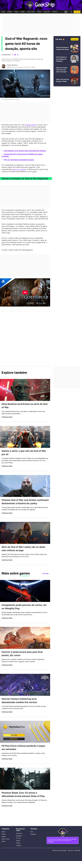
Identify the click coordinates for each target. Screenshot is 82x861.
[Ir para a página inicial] (41, 5)
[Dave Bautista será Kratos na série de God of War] (25, 397)
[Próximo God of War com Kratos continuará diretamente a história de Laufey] (25, 494)
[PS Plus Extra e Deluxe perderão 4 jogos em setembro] (25, 744)
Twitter (18, 843)
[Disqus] (25, 340)
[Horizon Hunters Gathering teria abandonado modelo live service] (25, 697)
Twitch (18, 841)
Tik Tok (18, 838)
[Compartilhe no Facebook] (14, 55)
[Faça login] (71, 12)
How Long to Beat (20, 170)
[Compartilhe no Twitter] (17, 55)
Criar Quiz (77, 11)
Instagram (19, 836)
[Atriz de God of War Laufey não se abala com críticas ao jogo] (25, 544)
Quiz (31, 831)
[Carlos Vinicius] (4, 67)
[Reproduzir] (25, 300)
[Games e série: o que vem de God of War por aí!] (25, 444)
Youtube (18, 845)
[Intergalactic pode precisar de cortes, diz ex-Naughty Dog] (25, 603)
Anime (4, 831)
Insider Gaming (33, 126)
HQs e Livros (5, 838)
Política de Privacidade (59, 850)
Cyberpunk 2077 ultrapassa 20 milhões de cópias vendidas (23, 156)
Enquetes (33, 834)
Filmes (4, 834)
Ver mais (45, 585)
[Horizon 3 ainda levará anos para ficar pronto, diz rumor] (25, 650)
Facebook (19, 833)
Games (4, 836)
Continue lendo (7, 425)
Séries (3, 841)
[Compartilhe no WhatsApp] (19, 55)
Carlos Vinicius (12, 66)
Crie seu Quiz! (74, 39)
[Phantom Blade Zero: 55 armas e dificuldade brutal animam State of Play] (25, 791)
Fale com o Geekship (73, 850)
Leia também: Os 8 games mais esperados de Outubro (26, 152)
